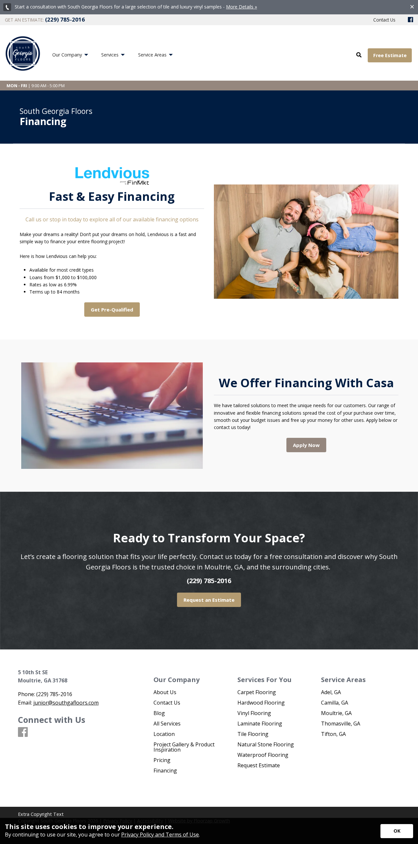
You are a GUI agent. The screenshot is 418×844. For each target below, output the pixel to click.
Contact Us (166, 702)
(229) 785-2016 (209, 580)
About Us (164, 692)
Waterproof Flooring (262, 754)
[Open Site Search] (358, 55)
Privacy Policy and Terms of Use (160, 834)
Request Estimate (258, 765)
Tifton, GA (333, 734)
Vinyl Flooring (254, 713)
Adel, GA (331, 692)
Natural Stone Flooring (265, 744)
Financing (165, 770)
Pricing (161, 760)
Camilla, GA (334, 702)
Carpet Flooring (256, 692)
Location (164, 734)
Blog (159, 713)
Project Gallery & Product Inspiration (184, 747)
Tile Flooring (252, 734)
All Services (167, 723)
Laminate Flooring (259, 723)
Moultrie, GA (336, 713)
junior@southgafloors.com (66, 702)
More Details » (241, 7)
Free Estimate (390, 55)
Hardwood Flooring (261, 702)
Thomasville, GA (340, 723)
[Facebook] (410, 20)
